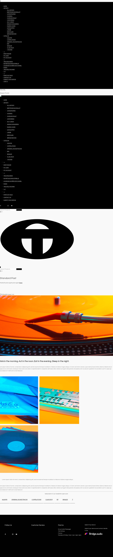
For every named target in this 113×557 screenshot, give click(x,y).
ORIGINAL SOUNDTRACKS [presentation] (19, 499)
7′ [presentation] (72, 499)
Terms (91, 544)
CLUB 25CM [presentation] (49, 499)
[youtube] (12, 206)
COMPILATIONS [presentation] (36, 499)
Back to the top (4, 84)
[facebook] (1, 206)
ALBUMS (4, 499)
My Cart (33, 531)
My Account (34, 529)
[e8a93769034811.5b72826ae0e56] (59, 400)
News (20, 282)
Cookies (96, 544)
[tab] (4, 499)
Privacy (87, 544)
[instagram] (8, 206)
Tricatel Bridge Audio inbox (96, 530)
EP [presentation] (57, 499)
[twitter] (5, 206)
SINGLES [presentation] (65, 499)
